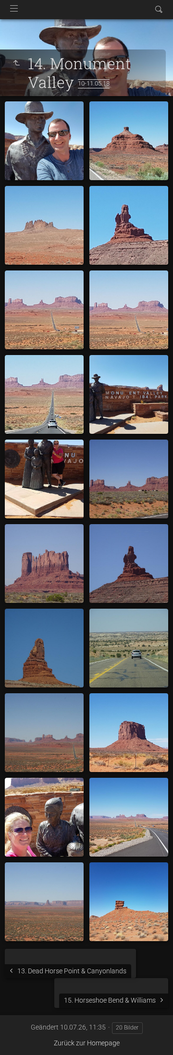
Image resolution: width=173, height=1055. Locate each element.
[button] (19, 1035)
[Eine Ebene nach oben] (16, 63)
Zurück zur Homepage (87, 1043)
